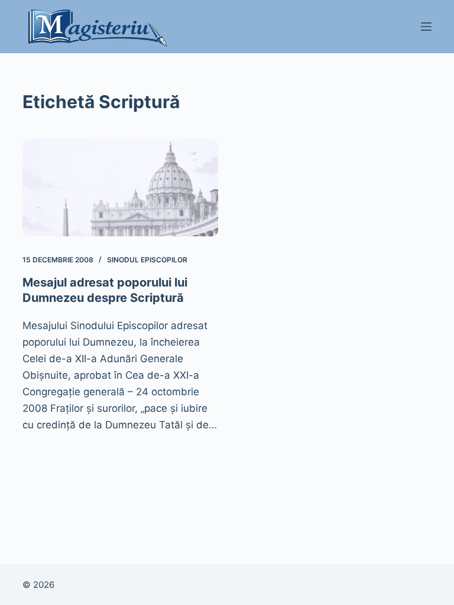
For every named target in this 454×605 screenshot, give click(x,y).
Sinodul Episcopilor (147, 259)
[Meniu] (426, 26)
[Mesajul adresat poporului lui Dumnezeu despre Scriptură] (120, 187)
